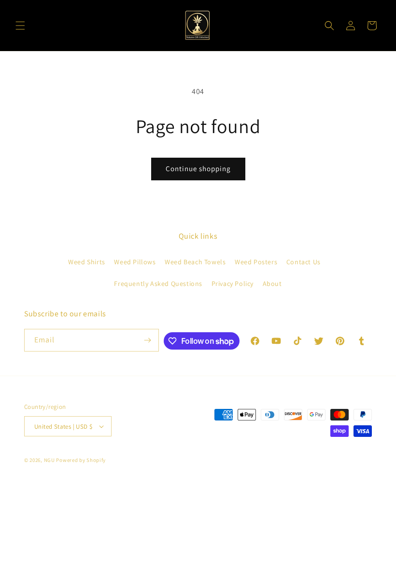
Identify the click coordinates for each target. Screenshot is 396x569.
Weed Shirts (86, 261)
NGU (49, 460)
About (272, 283)
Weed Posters (256, 261)
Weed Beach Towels (195, 261)
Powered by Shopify (81, 460)
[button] (20, 25)
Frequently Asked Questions (158, 283)
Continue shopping (198, 168)
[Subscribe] (147, 340)
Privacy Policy (233, 283)
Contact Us (303, 261)
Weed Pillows (135, 261)
